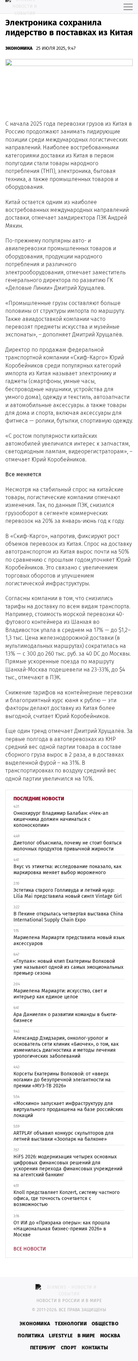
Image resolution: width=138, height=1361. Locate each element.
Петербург (43, 1348)
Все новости (29, 1249)
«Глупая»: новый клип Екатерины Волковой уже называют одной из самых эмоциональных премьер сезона (68, 967)
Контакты (95, 1348)
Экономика (19, 48)
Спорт (69, 1348)
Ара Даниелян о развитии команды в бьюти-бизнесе (65, 1017)
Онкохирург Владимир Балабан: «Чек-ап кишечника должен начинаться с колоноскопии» (60, 819)
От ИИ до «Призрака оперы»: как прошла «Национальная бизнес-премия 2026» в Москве (61, 1229)
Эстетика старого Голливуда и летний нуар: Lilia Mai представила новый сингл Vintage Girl (67, 893)
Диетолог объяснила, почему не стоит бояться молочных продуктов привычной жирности (67, 846)
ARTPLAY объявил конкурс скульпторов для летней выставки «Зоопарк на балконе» (63, 1136)
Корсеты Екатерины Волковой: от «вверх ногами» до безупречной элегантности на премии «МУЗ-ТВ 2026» (62, 1080)
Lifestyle (61, 1336)
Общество (105, 1324)
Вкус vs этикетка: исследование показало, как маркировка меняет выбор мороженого (67, 870)
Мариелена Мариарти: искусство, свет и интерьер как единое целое (60, 994)
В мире (86, 1336)
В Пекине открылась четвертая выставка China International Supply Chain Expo (68, 917)
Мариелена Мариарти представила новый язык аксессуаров (69, 941)
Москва (110, 1336)
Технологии (71, 1324)
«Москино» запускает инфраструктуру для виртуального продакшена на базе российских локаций (68, 1109)
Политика (31, 1336)
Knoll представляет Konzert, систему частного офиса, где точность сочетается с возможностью (66, 1198)
